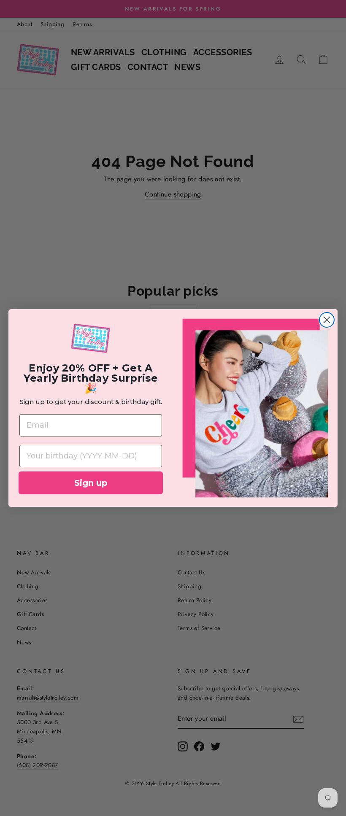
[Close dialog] (326, 319)
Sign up (91, 483)
